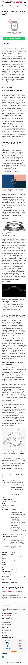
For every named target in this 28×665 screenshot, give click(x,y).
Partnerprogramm (6, 622)
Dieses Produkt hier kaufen (14, 38)
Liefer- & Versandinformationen (9, 625)
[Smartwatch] (14, 2)
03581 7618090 (7, 615)
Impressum (4, 635)
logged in (10, 591)
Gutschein (4, 632)
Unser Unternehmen (6, 621)
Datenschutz (4, 629)
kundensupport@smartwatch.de (11, 617)
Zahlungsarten (5, 627)
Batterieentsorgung (6, 624)
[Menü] (25, 5)
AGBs (3, 634)
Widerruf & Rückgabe (6, 630)
